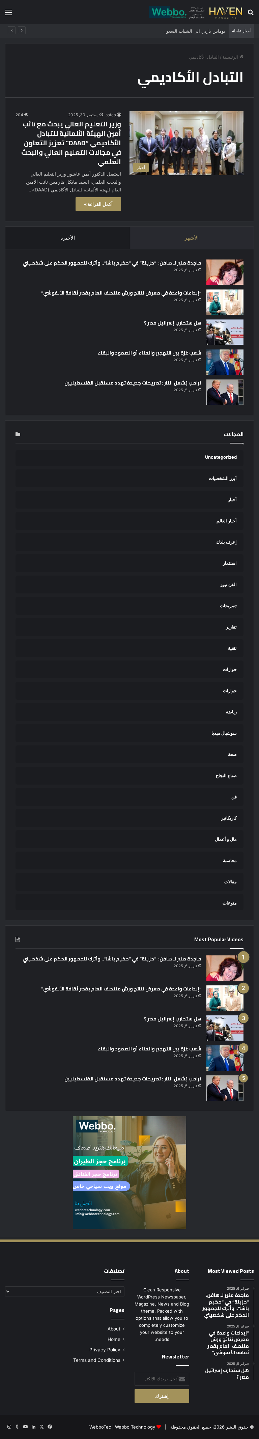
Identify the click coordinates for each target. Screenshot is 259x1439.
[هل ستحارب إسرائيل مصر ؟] (224, 332)
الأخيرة (67, 238)
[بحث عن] (250, 14)
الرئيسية (231, 57)
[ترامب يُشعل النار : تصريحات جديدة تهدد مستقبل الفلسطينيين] (224, 392)
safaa (111, 114)
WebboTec (100, 1427)
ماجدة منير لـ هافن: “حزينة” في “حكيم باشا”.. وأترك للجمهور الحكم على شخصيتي (111, 262)
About (114, 1328)
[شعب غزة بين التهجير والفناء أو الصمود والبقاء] (224, 362)
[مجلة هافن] (195, 12)
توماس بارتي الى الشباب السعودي (193, 31)
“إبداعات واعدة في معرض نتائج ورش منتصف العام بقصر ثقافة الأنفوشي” (121, 292)
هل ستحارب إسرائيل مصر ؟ (172, 322)
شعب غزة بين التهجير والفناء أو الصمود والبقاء (149, 352)
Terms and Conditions (96, 1360)
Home (114, 1339)
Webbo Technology (135, 1427)
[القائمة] (8, 14)
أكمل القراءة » (98, 204)
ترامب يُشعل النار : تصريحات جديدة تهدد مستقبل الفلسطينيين (132, 382)
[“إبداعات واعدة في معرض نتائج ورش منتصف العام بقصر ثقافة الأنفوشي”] (224, 302)
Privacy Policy (104, 1349)
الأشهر (192, 238)
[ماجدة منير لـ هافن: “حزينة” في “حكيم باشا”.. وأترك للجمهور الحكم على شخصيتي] (224, 272)
